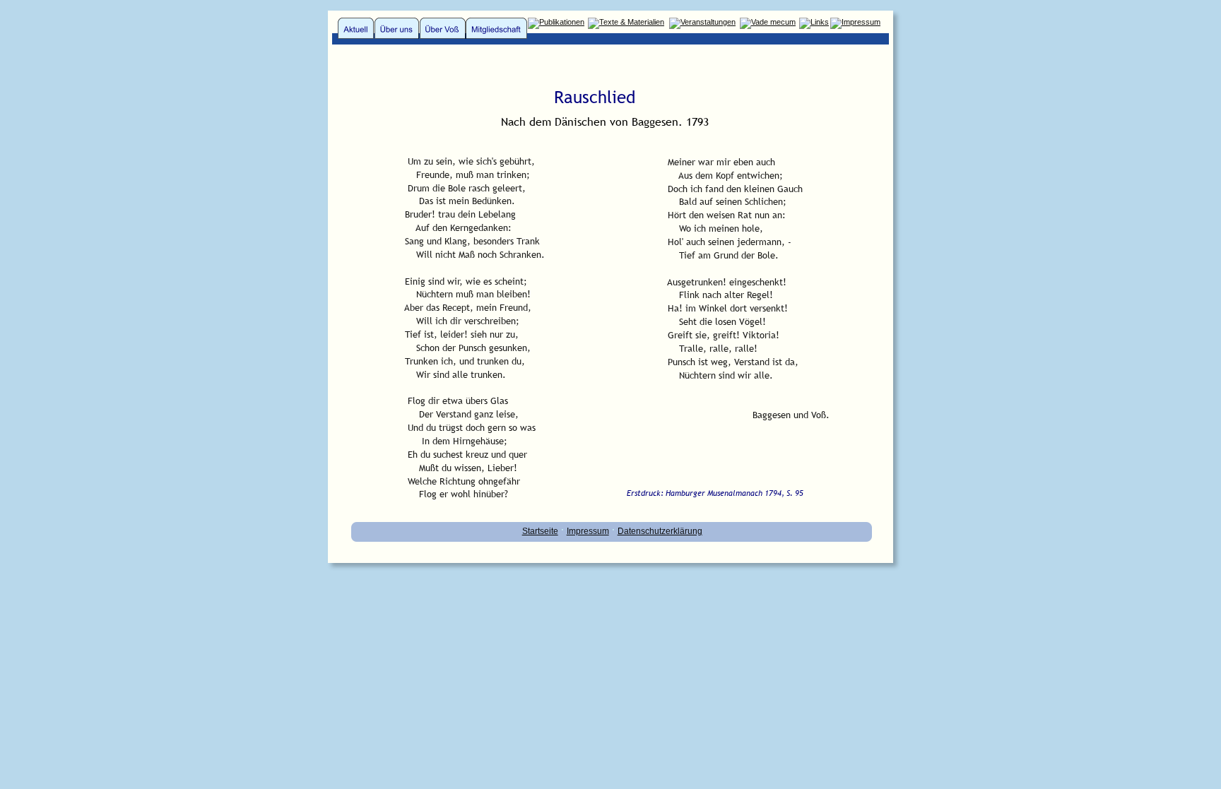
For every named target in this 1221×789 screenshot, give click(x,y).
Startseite (540, 530)
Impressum (588, 530)
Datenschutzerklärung (660, 530)
